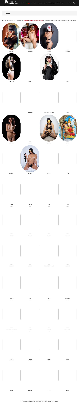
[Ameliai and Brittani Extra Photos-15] (11, 314)
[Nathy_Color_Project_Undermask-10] (67, 375)
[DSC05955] (30, 66)
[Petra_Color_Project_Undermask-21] (67, 189)
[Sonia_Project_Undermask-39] (11, 375)
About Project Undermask (55, 3)
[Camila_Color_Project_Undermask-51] (30, 250)
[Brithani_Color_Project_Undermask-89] (67, 282)
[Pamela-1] (49, 36)
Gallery (34, 3)
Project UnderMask (25, 401)
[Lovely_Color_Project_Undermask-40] (11, 282)
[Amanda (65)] (11, 36)
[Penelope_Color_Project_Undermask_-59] (30, 36)
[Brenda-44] (30, 158)
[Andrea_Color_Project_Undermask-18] (30, 375)
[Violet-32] (67, 97)
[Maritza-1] (67, 36)
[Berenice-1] (49, 128)
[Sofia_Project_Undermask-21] (30, 189)
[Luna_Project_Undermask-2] (49, 375)
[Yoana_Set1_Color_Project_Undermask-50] (30, 219)
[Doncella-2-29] (11, 158)
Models (28, 3)
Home (22, 3)
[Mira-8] (49, 66)
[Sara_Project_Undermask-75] (30, 282)
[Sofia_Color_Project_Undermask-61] (11, 189)
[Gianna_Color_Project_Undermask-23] (11, 219)
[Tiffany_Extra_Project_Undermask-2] (30, 344)
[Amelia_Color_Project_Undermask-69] (30, 314)
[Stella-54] (11, 97)
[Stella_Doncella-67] (49, 97)
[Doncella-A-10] (30, 97)
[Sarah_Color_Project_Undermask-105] (49, 158)
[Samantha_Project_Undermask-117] (67, 250)
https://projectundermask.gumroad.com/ (33, 20)
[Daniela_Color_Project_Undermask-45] (11, 250)
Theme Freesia (38, 401)
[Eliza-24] (67, 128)
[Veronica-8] (11, 66)
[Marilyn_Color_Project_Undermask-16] (67, 219)
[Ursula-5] (30, 128)
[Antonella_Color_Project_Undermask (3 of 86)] (67, 314)
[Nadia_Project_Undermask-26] (49, 344)
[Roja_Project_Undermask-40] (67, 344)
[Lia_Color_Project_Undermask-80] (49, 189)
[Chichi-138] (67, 66)
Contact (69, 3)
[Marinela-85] (11, 128)
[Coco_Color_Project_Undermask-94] (49, 282)
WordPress (44, 401)
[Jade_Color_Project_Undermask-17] (67, 158)
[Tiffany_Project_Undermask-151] (11, 344)
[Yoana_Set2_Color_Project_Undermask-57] (49, 219)
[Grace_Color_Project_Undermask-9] (49, 314)
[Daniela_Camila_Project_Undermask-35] (49, 250)
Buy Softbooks (42, 3)
